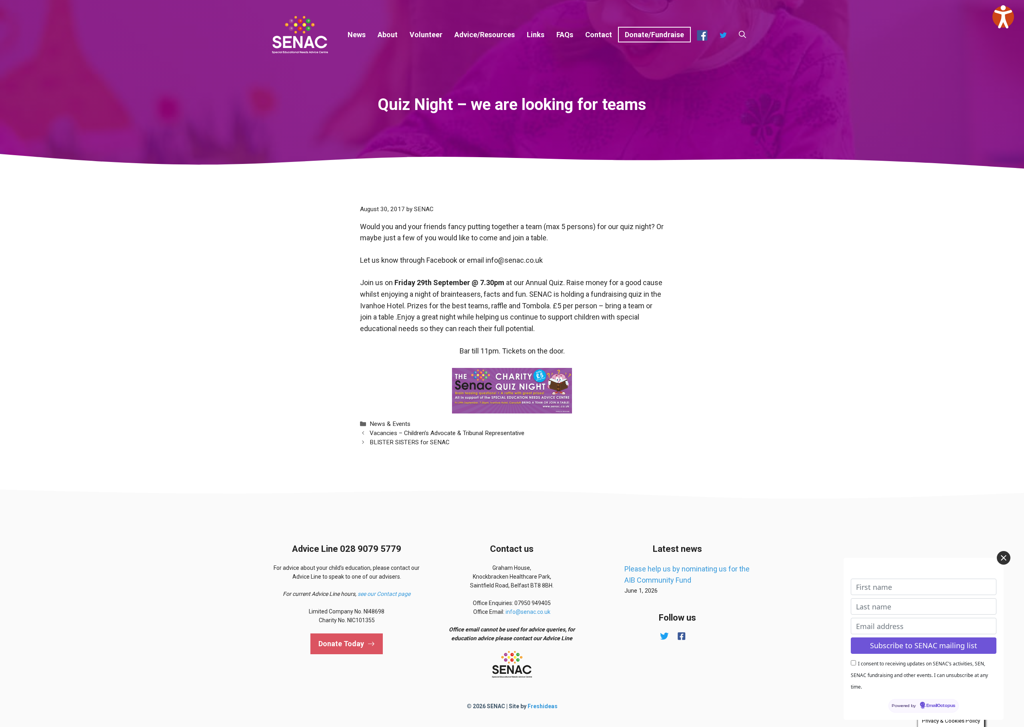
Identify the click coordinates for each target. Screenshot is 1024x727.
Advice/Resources (484, 34)
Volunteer (426, 34)
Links (535, 34)
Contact (598, 34)
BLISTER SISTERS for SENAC (410, 442)
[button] (742, 35)
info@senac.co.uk (528, 612)
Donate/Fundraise (654, 34)
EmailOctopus (940, 706)
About (388, 34)
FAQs (564, 34)
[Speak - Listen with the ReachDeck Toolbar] (1003, 17)
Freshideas (543, 706)
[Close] (1003, 558)
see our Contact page (384, 594)
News (357, 34)
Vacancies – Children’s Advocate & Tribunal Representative (447, 433)
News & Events (390, 423)
